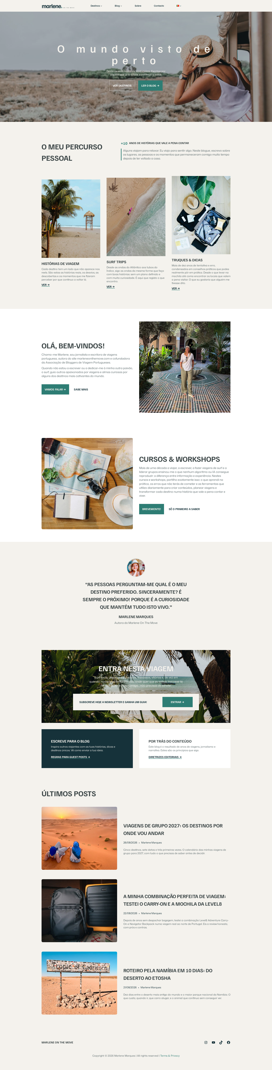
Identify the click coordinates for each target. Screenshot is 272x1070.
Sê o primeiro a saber (184, 509)
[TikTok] (221, 1042)
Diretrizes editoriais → (165, 757)
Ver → (46, 284)
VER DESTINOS (122, 85)
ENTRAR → (177, 702)
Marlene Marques (151, 842)
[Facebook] (228, 1042)
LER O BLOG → (150, 85)
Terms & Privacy (170, 1055)
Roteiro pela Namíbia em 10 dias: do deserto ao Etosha (167, 974)
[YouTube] (213, 1042)
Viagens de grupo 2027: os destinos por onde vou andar (173, 829)
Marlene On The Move (57, 1042)
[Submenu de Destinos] (101, 6)
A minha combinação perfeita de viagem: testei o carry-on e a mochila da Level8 (174, 900)
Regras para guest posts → (70, 757)
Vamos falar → (55, 389)
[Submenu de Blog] (121, 6)
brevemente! (151, 509)
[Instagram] (206, 1042)
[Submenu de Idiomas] (180, 6)
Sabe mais (81, 389)
